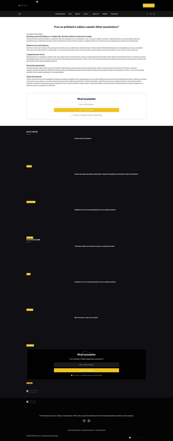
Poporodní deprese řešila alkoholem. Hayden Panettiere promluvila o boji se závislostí (106, 174)
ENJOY (77, 14)
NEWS (105, 14)
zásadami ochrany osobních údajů (92, 115)
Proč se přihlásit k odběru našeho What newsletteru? (86, 359)
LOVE (86, 14)
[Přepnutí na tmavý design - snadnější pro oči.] (147, 14)
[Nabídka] (19, 14)
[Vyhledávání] (150, 14)
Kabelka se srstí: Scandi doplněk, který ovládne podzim (95, 210)
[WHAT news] (86, 5)
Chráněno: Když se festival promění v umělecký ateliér (95, 246)
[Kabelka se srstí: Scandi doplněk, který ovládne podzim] (49, 223)
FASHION (114, 14)
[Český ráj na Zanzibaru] (49, 152)
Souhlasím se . (87, 115)
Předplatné (149, 5)
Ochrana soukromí (88, 430)
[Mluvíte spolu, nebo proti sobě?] (49, 331)
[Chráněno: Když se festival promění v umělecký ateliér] (49, 260)
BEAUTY (96, 14)
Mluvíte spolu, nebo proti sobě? (86, 317)
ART (70, 14)
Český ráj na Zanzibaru (83, 138)
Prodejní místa (100, 430)
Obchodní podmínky (74, 430)
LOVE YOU (30, 345)
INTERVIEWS (60, 14)
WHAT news (31, 202)
